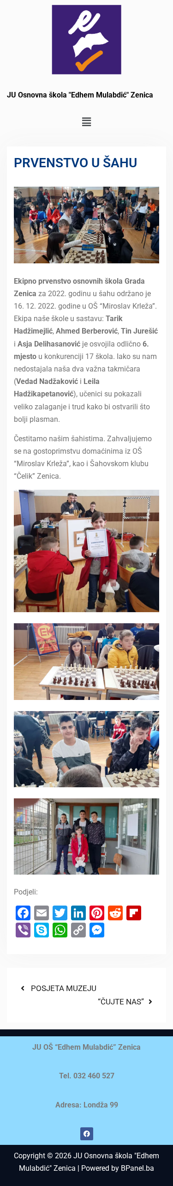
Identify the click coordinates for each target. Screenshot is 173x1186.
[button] (86, 122)
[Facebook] (86, 1133)
